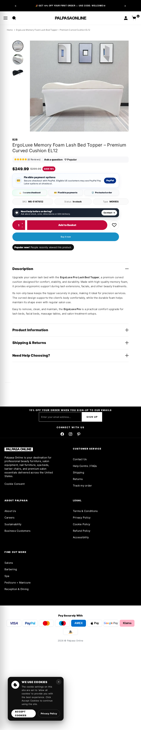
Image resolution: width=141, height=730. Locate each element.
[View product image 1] (17, 46)
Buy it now (66, 236)
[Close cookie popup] (58, 681)
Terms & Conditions (85, 511)
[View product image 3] (17, 72)
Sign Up (92, 416)
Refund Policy (81, 530)
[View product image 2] (17, 59)
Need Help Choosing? (31, 355)
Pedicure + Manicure (17, 582)
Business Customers (17, 530)
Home (10, 30)
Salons (8, 562)
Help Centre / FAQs (85, 466)
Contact (109, 212)
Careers (9, 517)
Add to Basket (67, 225)
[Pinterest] (79, 434)
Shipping (78, 472)
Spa (6, 576)
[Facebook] (62, 434)
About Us (10, 511)
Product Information (30, 330)
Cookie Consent (14, 483)
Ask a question (53, 159)
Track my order (82, 485)
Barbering (10, 569)
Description (22, 269)
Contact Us (80, 459)
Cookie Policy (81, 524)
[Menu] (5, 18)
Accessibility (81, 537)
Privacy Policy (81, 517)
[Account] (125, 18)
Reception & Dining (16, 589)
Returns (78, 479)
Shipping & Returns (29, 343)
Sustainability (12, 524)
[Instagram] (70, 434)
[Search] (14, 18)
